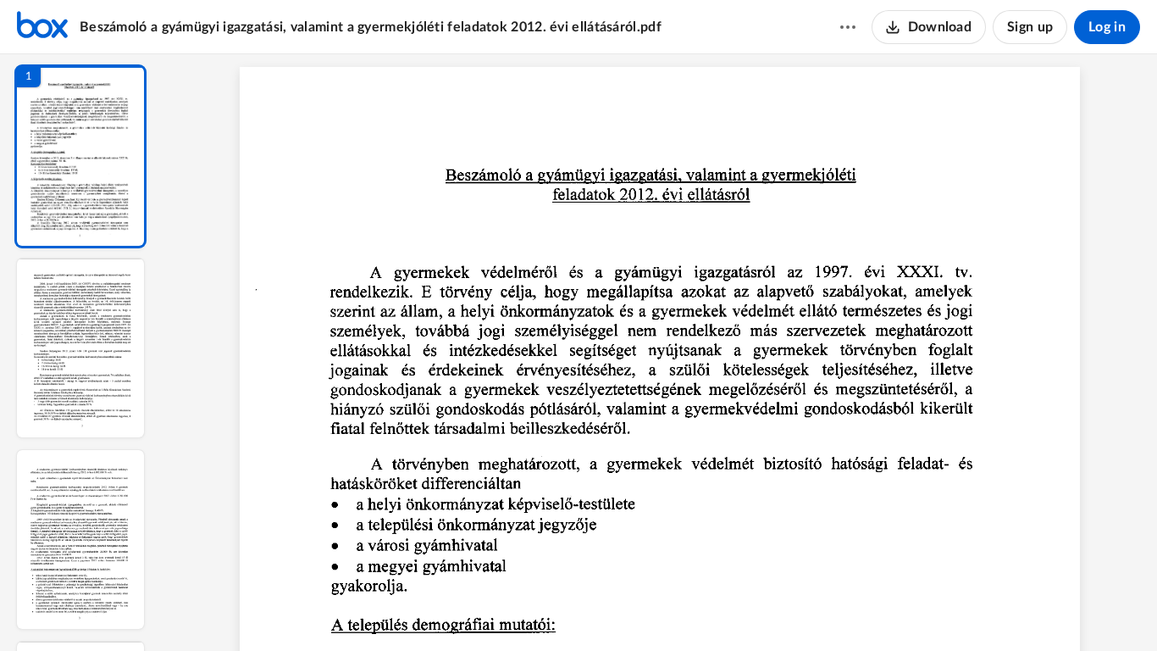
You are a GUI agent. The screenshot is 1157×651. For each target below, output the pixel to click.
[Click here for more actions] (848, 27)
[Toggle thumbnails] (504, 609)
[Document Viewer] (659, 352)
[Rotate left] (753, 609)
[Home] (42, 27)
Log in (1107, 27)
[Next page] (626, 609)
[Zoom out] (661, 609)
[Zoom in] (719, 609)
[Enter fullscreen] (815, 609)
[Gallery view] (785, 609)
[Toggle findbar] (534, 609)
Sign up (1030, 27)
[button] (80, 156)
